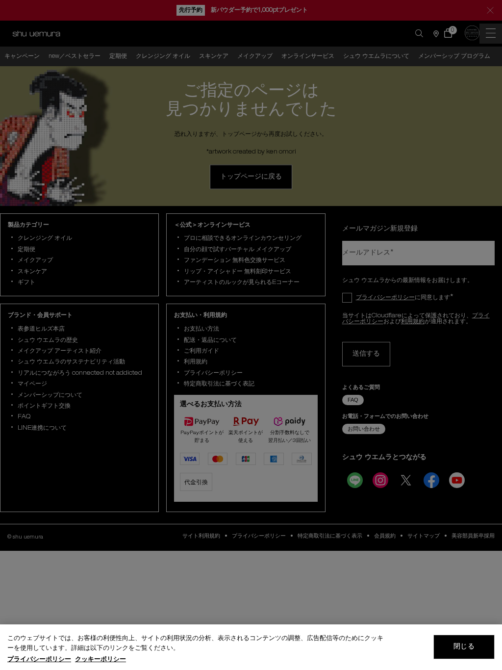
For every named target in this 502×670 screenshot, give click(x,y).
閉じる (463, 647)
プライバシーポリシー (39, 660)
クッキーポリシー (100, 660)
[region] (251, 647)
